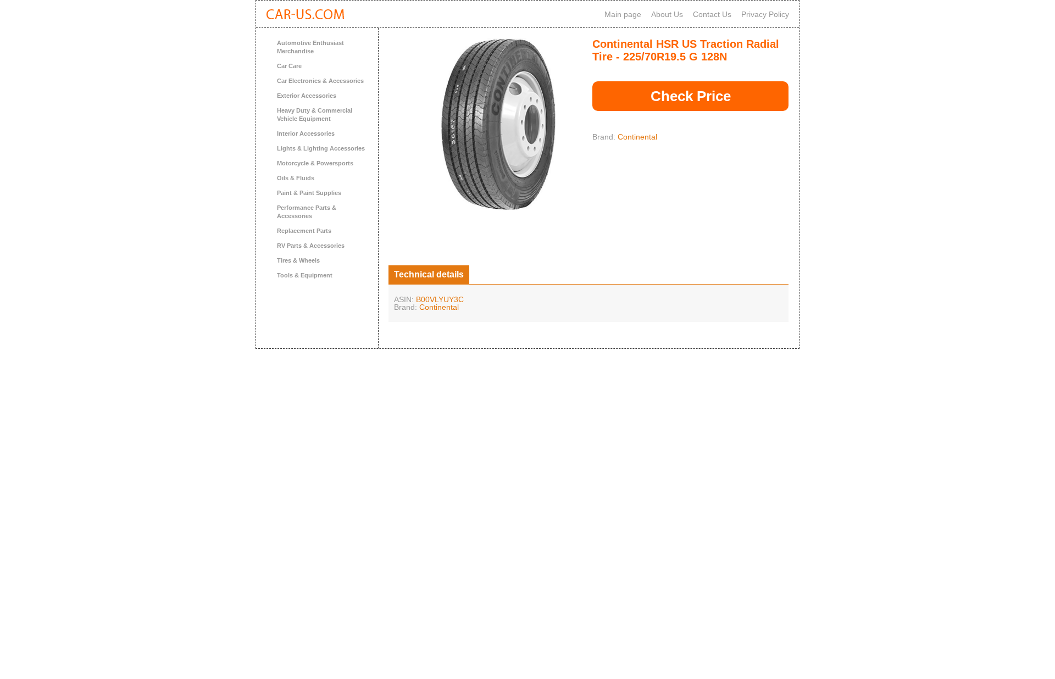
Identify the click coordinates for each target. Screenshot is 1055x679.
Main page (622, 14)
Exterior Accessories (306, 95)
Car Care (289, 66)
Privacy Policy (765, 14)
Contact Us (712, 14)
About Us (667, 14)
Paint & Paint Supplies (309, 193)
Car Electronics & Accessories (320, 80)
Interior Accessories (306, 133)
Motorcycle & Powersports (315, 163)
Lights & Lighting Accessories (321, 148)
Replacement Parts (304, 230)
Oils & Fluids (295, 178)
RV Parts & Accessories (311, 245)
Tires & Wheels (298, 260)
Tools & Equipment (304, 275)
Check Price (691, 96)
